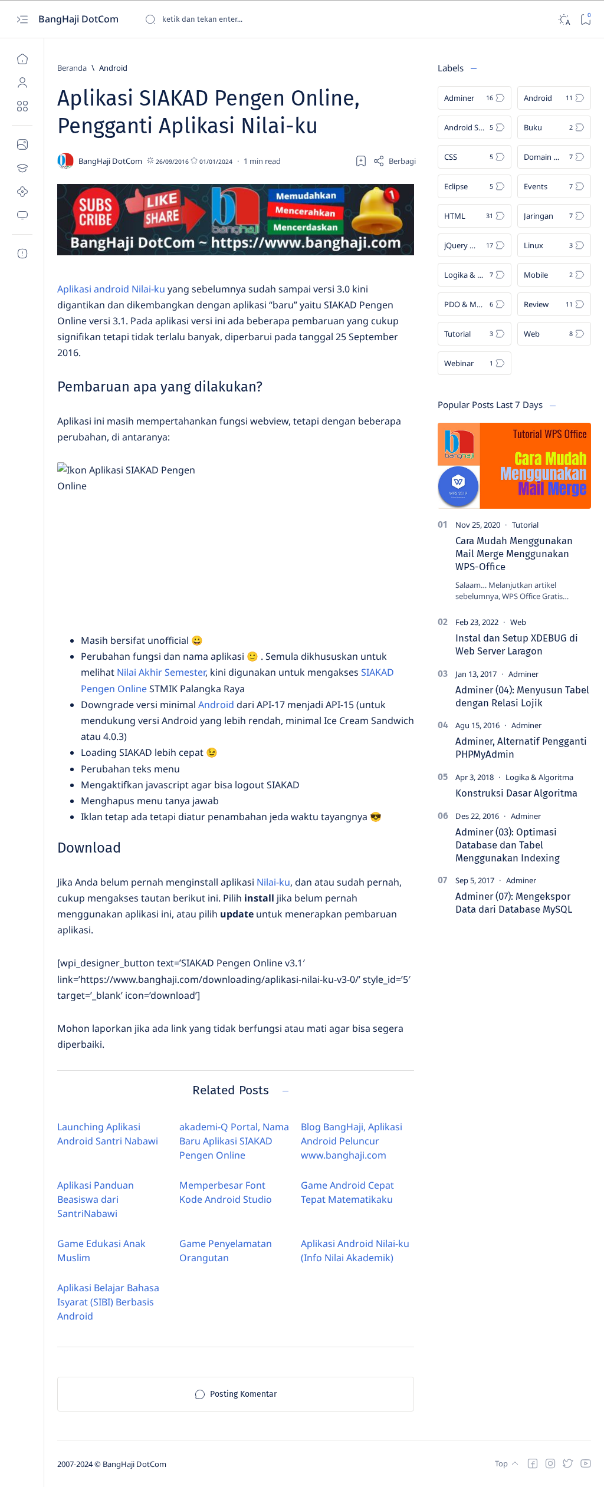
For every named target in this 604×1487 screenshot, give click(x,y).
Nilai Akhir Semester (161, 672)
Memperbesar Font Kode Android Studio (225, 1192)
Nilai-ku (273, 882)
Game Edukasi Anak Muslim (101, 1250)
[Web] (518, 622)
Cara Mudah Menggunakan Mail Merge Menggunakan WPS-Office (514, 554)
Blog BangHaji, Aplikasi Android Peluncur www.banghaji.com (351, 1141)
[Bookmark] (585, 19)
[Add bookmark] (361, 161)
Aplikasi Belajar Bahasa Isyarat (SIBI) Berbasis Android (108, 1301)
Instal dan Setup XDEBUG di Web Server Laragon (516, 644)
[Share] (394, 161)
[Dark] (563, 19)
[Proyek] (22, 191)
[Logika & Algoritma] (539, 777)
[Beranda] (22, 59)
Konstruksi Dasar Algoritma (516, 793)
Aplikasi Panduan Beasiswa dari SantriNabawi (95, 1199)
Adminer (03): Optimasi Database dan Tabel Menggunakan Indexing (507, 845)
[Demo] (22, 215)
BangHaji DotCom (79, 18)
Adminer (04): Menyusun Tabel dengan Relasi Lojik (522, 696)
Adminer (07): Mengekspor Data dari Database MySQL (513, 902)
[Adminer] (523, 674)
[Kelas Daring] (22, 168)
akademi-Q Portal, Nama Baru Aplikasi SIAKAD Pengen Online (234, 1141)
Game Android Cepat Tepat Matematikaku (347, 1192)
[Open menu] (22, 19)
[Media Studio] (22, 144)
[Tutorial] (525, 524)
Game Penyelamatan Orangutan (225, 1250)
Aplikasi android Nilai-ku (111, 288)
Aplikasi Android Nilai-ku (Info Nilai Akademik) (355, 1250)
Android (216, 704)
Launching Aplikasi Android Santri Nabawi (107, 1133)
